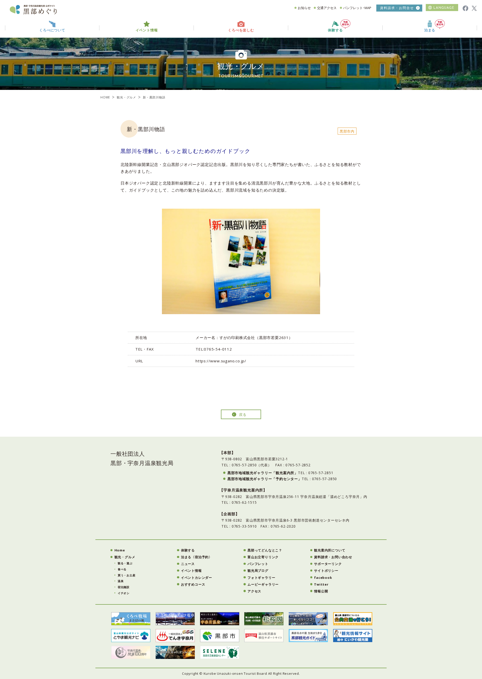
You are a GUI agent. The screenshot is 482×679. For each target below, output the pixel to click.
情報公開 (321, 591)
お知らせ (304, 8)
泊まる (429, 30)
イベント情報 (191, 570)
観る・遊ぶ (125, 563)
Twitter (321, 584)
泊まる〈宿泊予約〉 (196, 557)
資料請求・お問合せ (397, 8)
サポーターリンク (328, 563)
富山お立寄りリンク (263, 557)
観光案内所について (329, 550)
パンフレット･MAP (357, 8)
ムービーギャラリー (263, 584)
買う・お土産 (127, 575)
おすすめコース (193, 584)
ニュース (188, 563)
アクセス (254, 591)
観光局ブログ (258, 570)
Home (119, 550)
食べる (122, 569)
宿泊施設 (124, 587)
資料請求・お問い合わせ (333, 557)
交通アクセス (327, 8)
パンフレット (258, 563)
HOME (105, 97)
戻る (243, 414)
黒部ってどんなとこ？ (265, 550)
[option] (241, 261)
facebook (323, 577)
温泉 (121, 581)
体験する (335, 30)
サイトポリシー (326, 570)
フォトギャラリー (261, 577)
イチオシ (124, 593)
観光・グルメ (126, 97)
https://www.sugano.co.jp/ (221, 360)
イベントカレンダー (196, 577)
